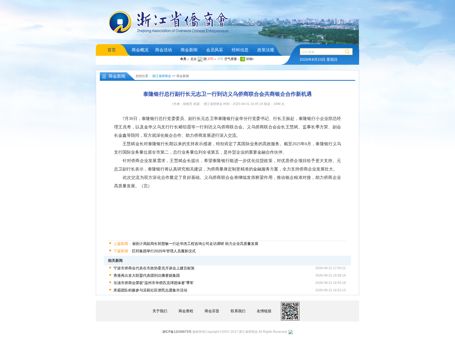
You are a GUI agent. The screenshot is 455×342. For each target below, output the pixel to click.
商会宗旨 (212, 311)
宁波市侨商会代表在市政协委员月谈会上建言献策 (154, 268)
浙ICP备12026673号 (177, 332)
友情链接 (264, 311)
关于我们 (159, 311)
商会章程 (186, 311)
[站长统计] (291, 332)
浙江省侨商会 (161, 76)
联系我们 (238, 311)
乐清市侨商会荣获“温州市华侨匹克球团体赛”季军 (153, 283)
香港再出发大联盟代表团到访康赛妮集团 (146, 275)
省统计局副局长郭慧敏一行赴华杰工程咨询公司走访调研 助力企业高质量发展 (185, 244)
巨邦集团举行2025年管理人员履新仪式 (154, 251)
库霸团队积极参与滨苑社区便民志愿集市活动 (150, 290)
